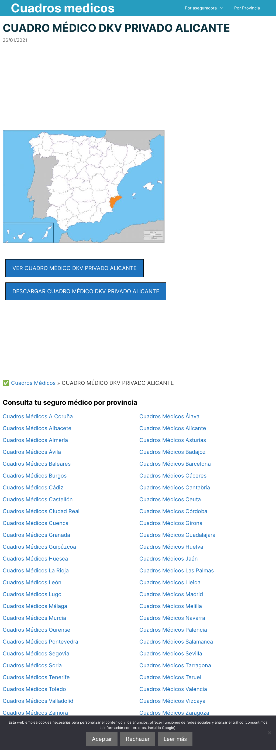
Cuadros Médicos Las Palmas (176, 570)
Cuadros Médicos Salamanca (176, 641)
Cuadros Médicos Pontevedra (40, 641)
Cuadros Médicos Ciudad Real (41, 511)
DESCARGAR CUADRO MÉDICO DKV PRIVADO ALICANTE (85, 291)
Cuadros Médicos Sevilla (170, 653)
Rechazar (138, 739)
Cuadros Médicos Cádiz (33, 487)
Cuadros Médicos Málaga (35, 606)
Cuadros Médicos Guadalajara (177, 535)
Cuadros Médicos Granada (36, 535)
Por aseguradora (201, 8)
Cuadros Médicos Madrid (171, 594)
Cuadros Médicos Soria (32, 665)
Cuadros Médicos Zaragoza (174, 713)
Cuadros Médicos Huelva (171, 547)
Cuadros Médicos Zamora (35, 713)
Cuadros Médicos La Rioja (36, 570)
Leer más (175, 739)
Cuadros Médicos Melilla (170, 606)
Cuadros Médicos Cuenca (35, 523)
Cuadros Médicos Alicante (172, 428)
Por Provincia (247, 8)
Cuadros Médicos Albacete (37, 428)
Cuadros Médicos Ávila (32, 452)
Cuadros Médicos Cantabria (174, 487)
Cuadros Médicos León (32, 582)
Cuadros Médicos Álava (169, 416)
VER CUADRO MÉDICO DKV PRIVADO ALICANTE (74, 268)
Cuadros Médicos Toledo (34, 689)
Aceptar (102, 739)
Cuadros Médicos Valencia (173, 689)
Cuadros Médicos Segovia (36, 653)
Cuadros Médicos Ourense (36, 630)
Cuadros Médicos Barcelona (175, 464)
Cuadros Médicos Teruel (170, 677)
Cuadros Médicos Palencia (173, 630)
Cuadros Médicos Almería (35, 440)
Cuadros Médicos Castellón (38, 499)
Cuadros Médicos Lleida (170, 582)
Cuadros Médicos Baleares (37, 464)
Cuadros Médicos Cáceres (172, 475)
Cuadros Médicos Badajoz (172, 452)
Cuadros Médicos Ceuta (170, 499)
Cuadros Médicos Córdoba (173, 511)
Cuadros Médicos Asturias (172, 440)
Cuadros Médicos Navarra (172, 618)
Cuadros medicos (63, 8)
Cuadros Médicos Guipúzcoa (39, 547)
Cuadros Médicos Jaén (168, 558)
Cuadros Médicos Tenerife (36, 677)
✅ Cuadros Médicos (29, 383)
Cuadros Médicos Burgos (35, 475)
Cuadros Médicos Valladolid (38, 701)
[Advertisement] (138, 81)
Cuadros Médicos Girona (170, 523)
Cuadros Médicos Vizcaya (172, 701)
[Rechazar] (269, 732)
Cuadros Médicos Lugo (32, 594)
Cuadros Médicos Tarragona (175, 665)
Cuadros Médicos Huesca (35, 558)
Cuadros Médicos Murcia (34, 618)
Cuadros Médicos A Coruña (38, 416)
